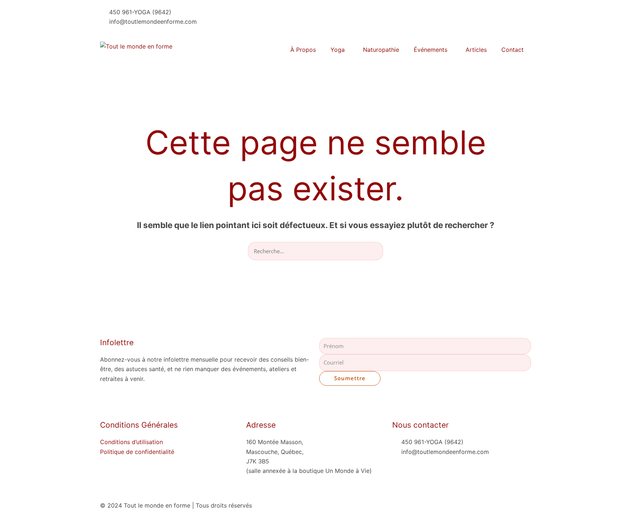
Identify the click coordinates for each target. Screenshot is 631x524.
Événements (430, 49)
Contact (512, 49)
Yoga (337, 49)
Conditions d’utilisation (131, 442)
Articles (476, 49)
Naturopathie (381, 49)
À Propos (303, 49)
